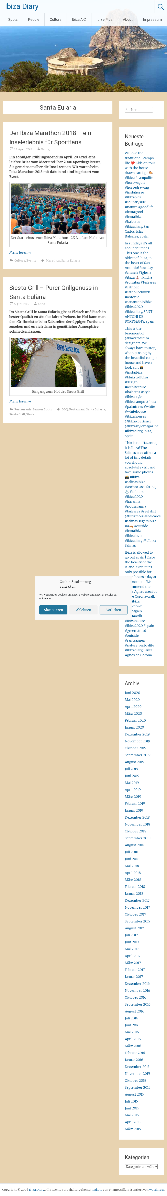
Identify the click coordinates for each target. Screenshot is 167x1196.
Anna (41, 304)
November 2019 (137, 741)
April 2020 (133, 707)
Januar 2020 (134, 727)
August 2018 (134, 845)
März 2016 (133, 1046)
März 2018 (133, 880)
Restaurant (77, 409)
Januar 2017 (134, 977)
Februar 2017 (135, 970)
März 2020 (133, 713)
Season (38, 409)
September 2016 (138, 1004)
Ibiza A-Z (79, 19)
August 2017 (134, 928)
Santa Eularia (70, 260)
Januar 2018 (134, 894)
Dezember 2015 (137, 1067)
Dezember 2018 (137, 817)
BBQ (65, 409)
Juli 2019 (131, 769)
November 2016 (137, 990)
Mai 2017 (132, 949)
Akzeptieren (53, 610)
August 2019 (134, 762)
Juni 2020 (132, 693)
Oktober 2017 (135, 914)
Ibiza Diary (21, 6)
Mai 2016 (132, 1032)
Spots (13, 19)
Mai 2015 (132, 1115)
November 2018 (137, 824)
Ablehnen (83, 610)
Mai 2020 (132, 700)
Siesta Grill (17, 414)
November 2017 (137, 907)
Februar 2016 (135, 1053)
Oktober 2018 (135, 831)
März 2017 (133, 963)
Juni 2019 (132, 776)
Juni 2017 (132, 942)
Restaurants (23, 409)
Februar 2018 (135, 887)
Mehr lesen (20, 252)
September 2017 (137, 921)
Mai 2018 (132, 866)
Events (31, 260)
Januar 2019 (134, 810)
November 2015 (137, 1074)
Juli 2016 (131, 1018)
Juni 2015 (132, 1108)
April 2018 (133, 873)
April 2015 (133, 1122)
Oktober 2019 (135, 748)
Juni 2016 (132, 1025)
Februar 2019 (135, 803)
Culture (56, 19)
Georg (45, 149)
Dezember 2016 (137, 984)
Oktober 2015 (135, 1080)
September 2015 (137, 1087)
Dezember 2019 (137, 734)
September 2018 (138, 838)
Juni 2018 (132, 859)
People (33, 19)
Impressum (152, 19)
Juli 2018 (131, 852)
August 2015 (134, 1094)
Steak (30, 414)
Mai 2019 (132, 783)
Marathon (53, 260)
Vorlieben (113, 610)
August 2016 (134, 1011)
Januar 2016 (134, 1060)
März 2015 (133, 1129)
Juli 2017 (131, 935)
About (128, 19)
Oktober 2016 (135, 997)
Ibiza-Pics (105, 19)
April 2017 (133, 956)
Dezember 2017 (137, 900)
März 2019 (133, 797)
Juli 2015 (131, 1101)
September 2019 (138, 755)
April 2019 (133, 790)
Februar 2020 (135, 720)
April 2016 (133, 1039)
